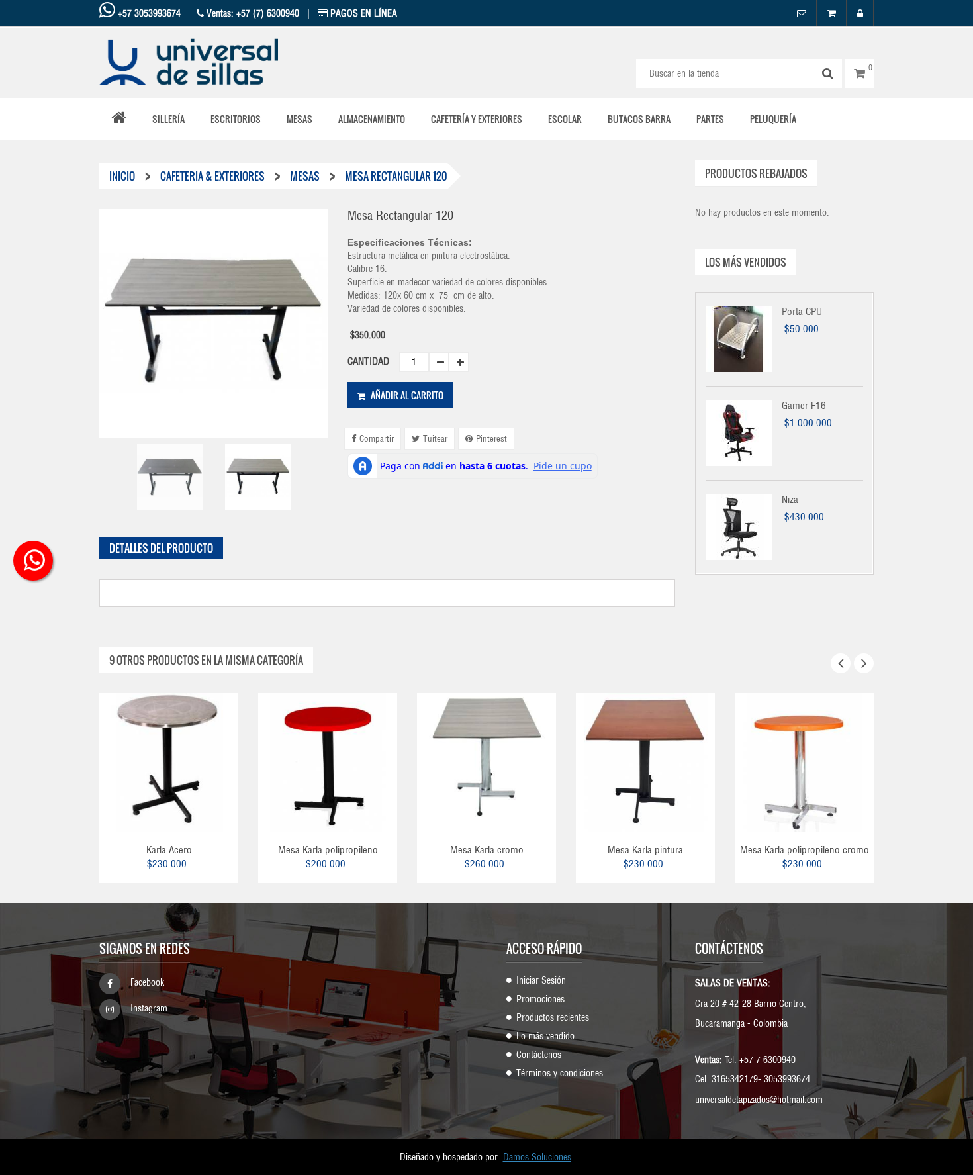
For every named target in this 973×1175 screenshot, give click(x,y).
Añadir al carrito (406, 395)
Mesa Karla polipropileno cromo (804, 849)
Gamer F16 (804, 405)
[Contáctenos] (801, 14)
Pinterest (491, 438)
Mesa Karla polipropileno (328, 849)
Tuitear (435, 438)
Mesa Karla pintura (645, 849)
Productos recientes (552, 1017)
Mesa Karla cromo (487, 849)
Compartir (376, 438)
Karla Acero (169, 849)
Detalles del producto (161, 548)
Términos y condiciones (559, 1073)
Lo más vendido (545, 1036)
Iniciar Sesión (541, 980)
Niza (790, 499)
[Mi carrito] (831, 14)
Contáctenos (538, 1054)
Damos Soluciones (537, 1157)
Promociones (540, 999)
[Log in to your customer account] (860, 14)
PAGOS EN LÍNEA (362, 13)
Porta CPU (802, 311)
